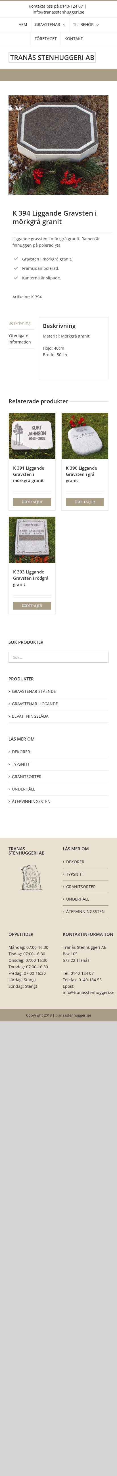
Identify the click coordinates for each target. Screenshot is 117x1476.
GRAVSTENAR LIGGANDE (35, 703)
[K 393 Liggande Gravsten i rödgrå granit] (32, 540)
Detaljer (34, 501)
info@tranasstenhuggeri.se (58, 12)
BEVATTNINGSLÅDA (30, 716)
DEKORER (21, 751)
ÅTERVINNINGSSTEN (31, 801)
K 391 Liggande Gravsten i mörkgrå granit (28, 474)
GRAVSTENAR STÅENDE (34, 691)
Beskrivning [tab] (20, 323)
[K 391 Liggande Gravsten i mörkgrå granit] (32, 436)
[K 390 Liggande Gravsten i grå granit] (85, 436)
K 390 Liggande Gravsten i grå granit (81, 474)
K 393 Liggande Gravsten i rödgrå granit (31, 578)
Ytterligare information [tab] (20, 339)
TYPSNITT (21, 764)
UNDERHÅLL (23, 789)
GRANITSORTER (26, 776)
